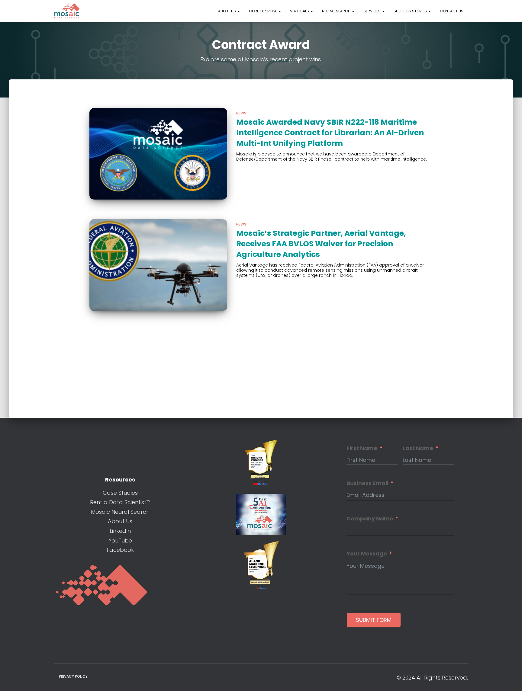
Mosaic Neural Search (120, 512)
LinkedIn (120, 531)
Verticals (300, 11)
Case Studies (120, 493)
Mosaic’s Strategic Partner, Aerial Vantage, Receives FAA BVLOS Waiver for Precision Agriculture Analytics (321, 244)
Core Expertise (263, 11)
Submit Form (374, 620)
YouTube (120, 540)
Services (372, 11)
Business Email (367, 483)
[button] (238, 11)
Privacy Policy (73, 676)
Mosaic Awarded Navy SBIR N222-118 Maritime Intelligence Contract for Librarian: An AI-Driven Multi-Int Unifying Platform (330, 133)
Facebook (120, 550)
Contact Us (451, 11)
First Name (361, 448)
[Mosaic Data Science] (67, 10)
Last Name (418, 448)
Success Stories (411, 11)
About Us (227, 11)
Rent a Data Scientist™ (120, 502)
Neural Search (336, 11)
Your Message (366, 553)
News (241, 113)
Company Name (369, 518)
